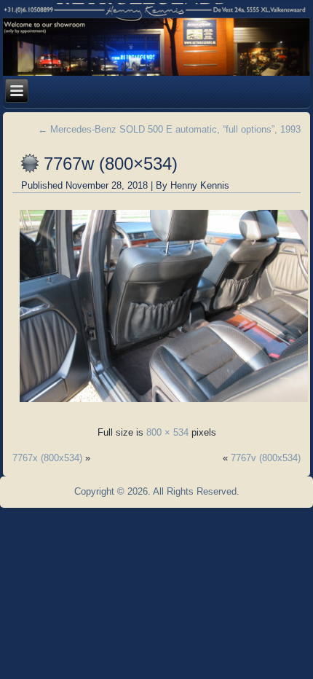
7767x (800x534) (47, 457)
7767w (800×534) (111, 163)
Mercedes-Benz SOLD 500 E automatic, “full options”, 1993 (169, 129)
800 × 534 (167, 432)
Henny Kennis (199, 185)
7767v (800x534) (266, 457)
